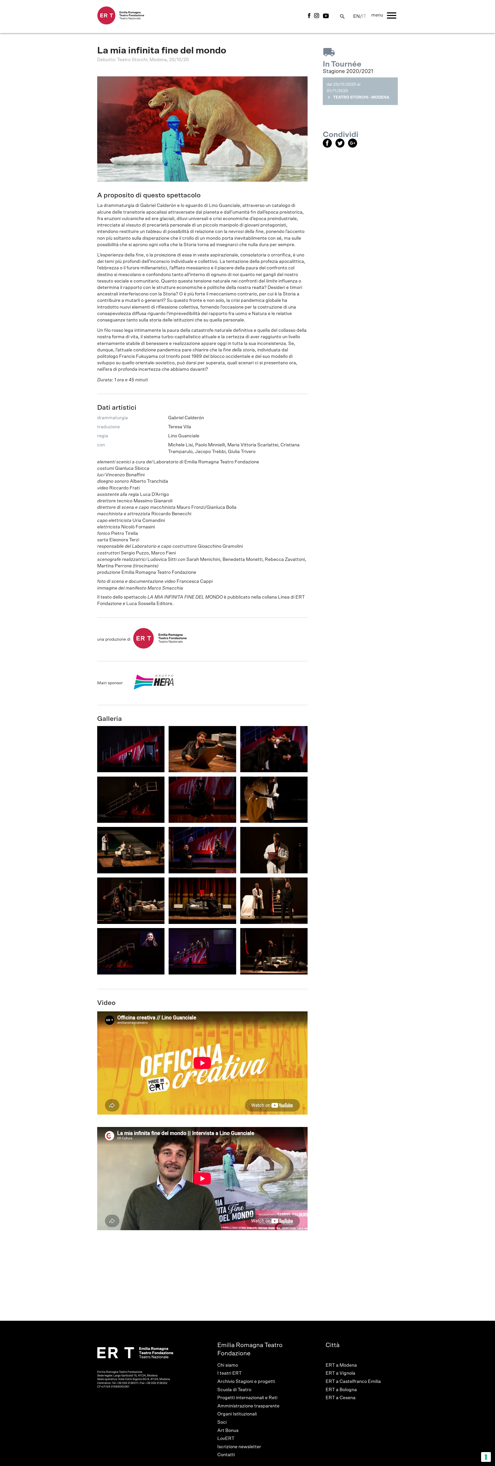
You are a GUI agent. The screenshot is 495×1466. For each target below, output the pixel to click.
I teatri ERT (229, 1373)
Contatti (226, 1455)
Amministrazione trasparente (248, 1406)
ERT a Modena (341, 1365)
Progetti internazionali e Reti (247, 1398)
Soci (222, 1422)
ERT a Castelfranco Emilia (353, 1381)
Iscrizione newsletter (239, 1447)
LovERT (225, 1438)
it (364, 16)
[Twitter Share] (341, 146)
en (356, 16)
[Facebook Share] (329, 146)
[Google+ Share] (354, 146)
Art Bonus (227, 1430)
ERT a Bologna (341, 1390)
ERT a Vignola (340, 1373)
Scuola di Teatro (234, 1390)
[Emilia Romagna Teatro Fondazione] (120, 23)
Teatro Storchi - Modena (361, 97)
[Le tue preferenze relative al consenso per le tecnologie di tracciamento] (486, 1457)
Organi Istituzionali (237, 1414)
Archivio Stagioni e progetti (246, 1381)
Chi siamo (227, 1365)
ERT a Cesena (341, 1398)
